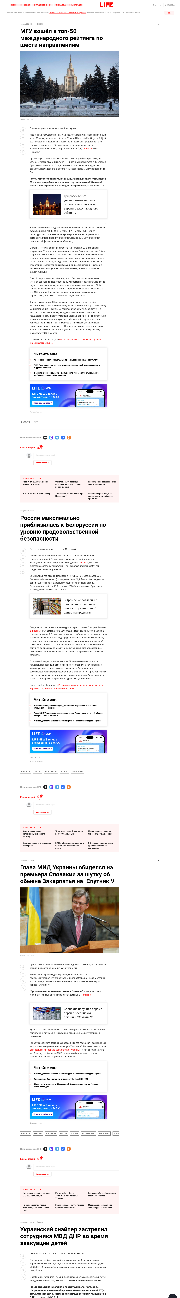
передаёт (88, 148)
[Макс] (51, 437)
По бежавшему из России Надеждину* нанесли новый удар (36, 1207)
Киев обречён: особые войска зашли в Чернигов (102, 483)
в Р (58, 685)
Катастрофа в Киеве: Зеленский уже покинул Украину (34, 834)
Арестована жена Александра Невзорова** (69, 494)
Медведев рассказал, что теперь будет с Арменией (100, 832)
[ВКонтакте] (62, 437)
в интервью (36, 630)
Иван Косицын (37, 412)
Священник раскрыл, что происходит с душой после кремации (100, 496)
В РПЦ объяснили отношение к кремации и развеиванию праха (69, 846)
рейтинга (83, 562)
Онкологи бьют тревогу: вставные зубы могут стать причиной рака (68, 484)
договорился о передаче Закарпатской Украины (55, 1049)
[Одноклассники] (68, 437)
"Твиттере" (86, 994)
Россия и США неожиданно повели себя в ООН (35, 483)
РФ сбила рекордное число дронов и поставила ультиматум (100, 846)
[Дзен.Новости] (45, 437)
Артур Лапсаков (37, 761)
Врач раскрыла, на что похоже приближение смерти (69, 1206)
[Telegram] (57, 437)
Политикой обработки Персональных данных (67, 13)
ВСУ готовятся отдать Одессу (36, 493)
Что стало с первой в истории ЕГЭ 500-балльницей (69, 832)
